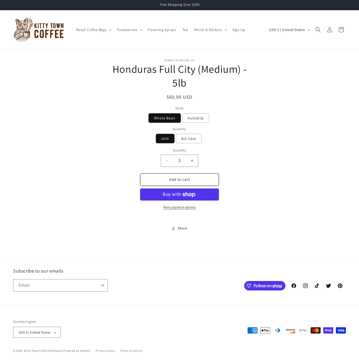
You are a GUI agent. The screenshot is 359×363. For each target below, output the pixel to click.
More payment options (179, 207)
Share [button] (182, 228)
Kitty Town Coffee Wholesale (43, 351)
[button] (93, 29)
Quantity (179, 150)
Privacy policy (105, 350)
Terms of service (131, 350)
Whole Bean (164, 118)
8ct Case (188, 138)
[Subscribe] (101, 285)
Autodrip (196, 118)
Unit (165, 138)
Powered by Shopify (76, 351)
